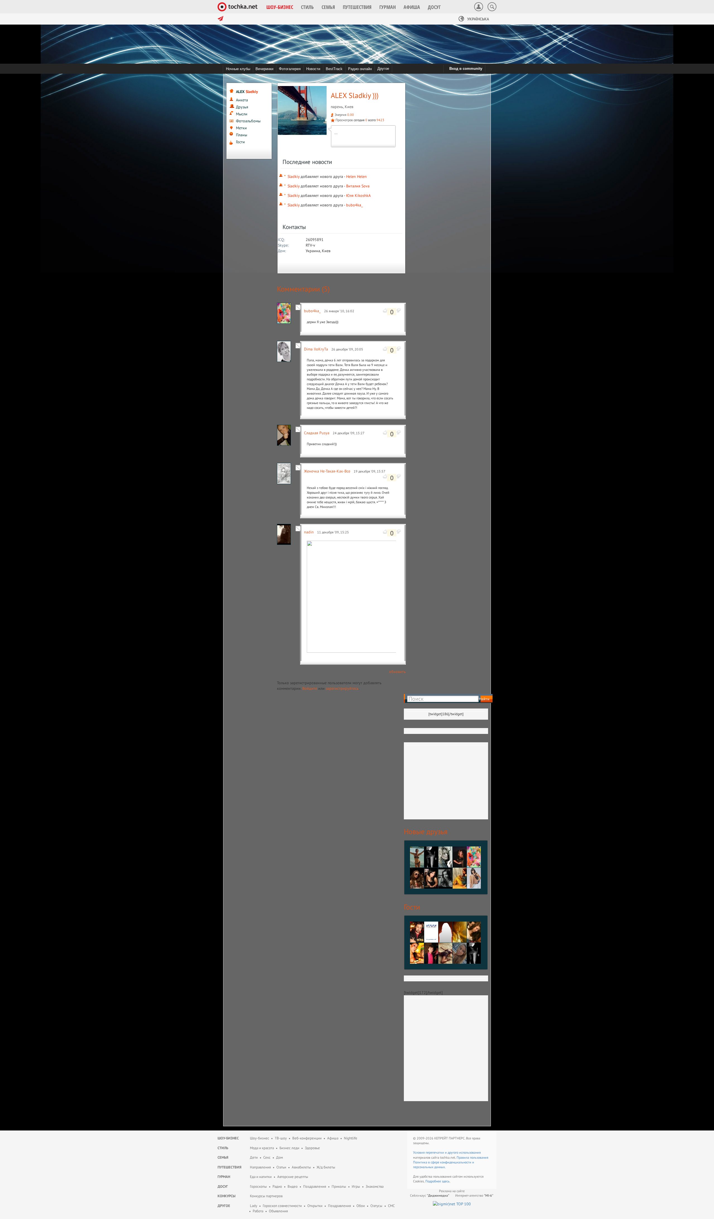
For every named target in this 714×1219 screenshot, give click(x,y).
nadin (309, 532)
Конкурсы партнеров (266, 1196)
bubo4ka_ (354, 204)
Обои (360, 1205)
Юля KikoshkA (358, 195)
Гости (240, 141)
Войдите (309, 688)
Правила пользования (472, 1157)
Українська (477, 19)
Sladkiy (294, 176)
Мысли (241, 113)
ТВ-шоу (281, 1138)
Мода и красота (262, 1148)
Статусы (376, 1205)
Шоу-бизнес (228, 1138)
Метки (241, 127)
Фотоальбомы (248, 120)
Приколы (339, 1186)
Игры (356, 1186)
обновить (397, 671)
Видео (293, 1186)
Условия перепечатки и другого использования (447, 1152)
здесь (446, 1181)
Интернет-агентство (474, 1195)
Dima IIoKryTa (316, 349)
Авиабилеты (301, 1167)
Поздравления (314, 1186)
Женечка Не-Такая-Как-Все (327, 471)
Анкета (242, 99)
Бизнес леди (289, 1148)
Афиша (332, 1138)
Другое (383, 68)
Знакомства (374, 1186)
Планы (241, 134)
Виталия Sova (358, 186)
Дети (254, 1157)
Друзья (242, 106)
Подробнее (433, 1181)
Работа (258, 1211)
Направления (260, 1167)
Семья (223, 1157)
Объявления (278, 1211)
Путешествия (230, 1167)
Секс (267, 1157)
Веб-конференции (307, 1138)
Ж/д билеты (326, 1167)
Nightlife (350, 1138)
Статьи (281, 1167)
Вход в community (465, 68)
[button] (279, 6)
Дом (279, 1157)
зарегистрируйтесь (342, 688)
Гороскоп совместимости (282, 1205)
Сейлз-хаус (429, 1195)
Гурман (224, 1176)
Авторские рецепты (292, 1176)
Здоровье (312, 1148)
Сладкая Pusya (316, 432)
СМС (391, 1205)
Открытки (314, 1205)
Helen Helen (356, 176)
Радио (277, 1186)
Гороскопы (258, 1186)
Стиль (223, 1148)
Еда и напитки (261, 1176)
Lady (253, 1205)
